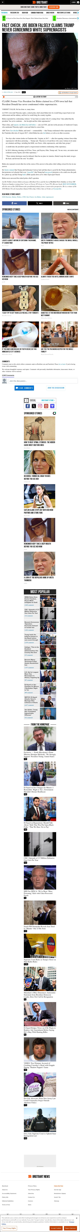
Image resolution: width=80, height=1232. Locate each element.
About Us (5, 1189)
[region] (40, 1223)
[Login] (73, 2)
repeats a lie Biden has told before (25, 125)
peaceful (30, 172)
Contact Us (31, 1197)
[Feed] (72, 1214)
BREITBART (42, 2)
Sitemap (56, 1201)
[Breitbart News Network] (26, 400)
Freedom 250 (14, 13)
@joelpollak (57, 189)
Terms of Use (6, 1205)
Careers (30, 1201)
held (24, 174)
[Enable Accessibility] (78, 2)
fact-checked (14, 130)
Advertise (31, 1193)
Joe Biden (38, 197)
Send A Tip (57, 1197)
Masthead (5, 1186)
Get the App (57, 1189)
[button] (2, 2)
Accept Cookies (56, 1228)
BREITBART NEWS (41, 1176)
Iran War (25, 13)
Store (29, 1205)
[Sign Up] (53, 7)
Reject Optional (70, 1228)
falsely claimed (9, 170)
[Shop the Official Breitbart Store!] (48, 400)
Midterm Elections (63, 13)
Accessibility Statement (9, 1193)
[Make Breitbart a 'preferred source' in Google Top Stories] (68, 92)
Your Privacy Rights (9, 1228)
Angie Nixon (50, 13)
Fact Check (30, 197)
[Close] (76, 1218)
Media (14, 197)
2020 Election (6, 197)
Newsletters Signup (60, 1193)
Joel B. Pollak (8, 92)
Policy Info (5, 1197)
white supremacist (48, 197)
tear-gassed (48, 172)
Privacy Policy (32, 1186)
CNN (24, 197)
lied (44, 133)
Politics (19, 197)
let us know (62, 364)
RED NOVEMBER (69, 184)
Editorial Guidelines (8, 1201)
